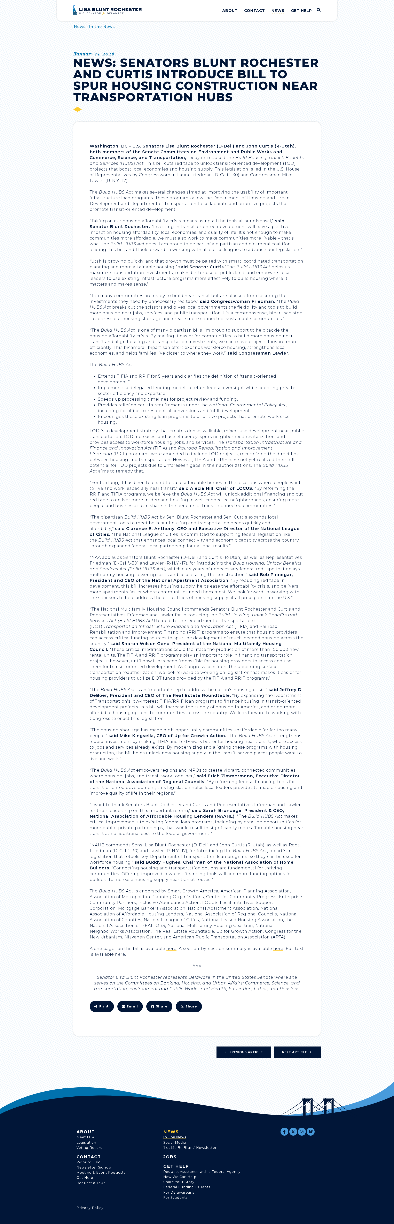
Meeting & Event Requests (101, 1172)
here (171, 948)
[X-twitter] (293, 1131)
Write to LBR (88, 1162)
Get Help (301, 10)
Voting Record (90, 1148)
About (230, 10)
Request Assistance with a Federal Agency (202, 1172)
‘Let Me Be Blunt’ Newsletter (190, 1148)
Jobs (170, 1157)
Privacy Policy (90, 1208)
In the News (102, 26)
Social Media (174, 1142)
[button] (102, 1006)
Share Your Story (179, 1182)
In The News (174, 1137)
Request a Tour (91, 1183)
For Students (175, 1198)
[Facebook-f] (284, 1131)
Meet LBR (85, 1137)
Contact (254, 10)
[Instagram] (302, 1131)
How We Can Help (179, 1177)
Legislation (86, 1142)
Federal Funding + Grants (186, 1187)
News (277, 10)
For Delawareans (178, 1192)
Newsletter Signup (94, 1167)
